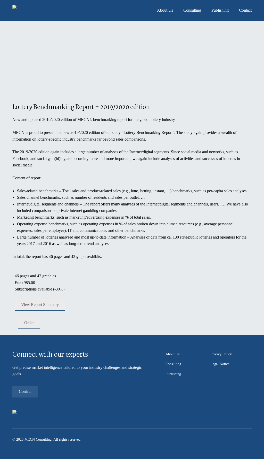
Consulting (192, 10)
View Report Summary (40, 304)
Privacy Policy (221, 354)
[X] (242, 439)
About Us (165, 10)
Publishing (220, 10)
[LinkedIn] (250, 439)
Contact (245, 10)
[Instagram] (234, 439)
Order (29, 322)
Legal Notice (219, 364)
